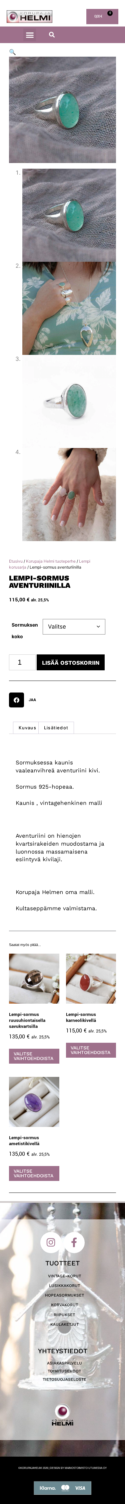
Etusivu (16, 561)
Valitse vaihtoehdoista (33, 1056)
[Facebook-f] (74, 1242)
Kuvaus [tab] (27, 727)
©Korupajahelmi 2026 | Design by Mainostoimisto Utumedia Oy (62, 1468)
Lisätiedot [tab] (56, 727)
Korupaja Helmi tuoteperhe (51, 561)
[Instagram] (51, 1242)
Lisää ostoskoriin (71, 662)
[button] (29, 34)
